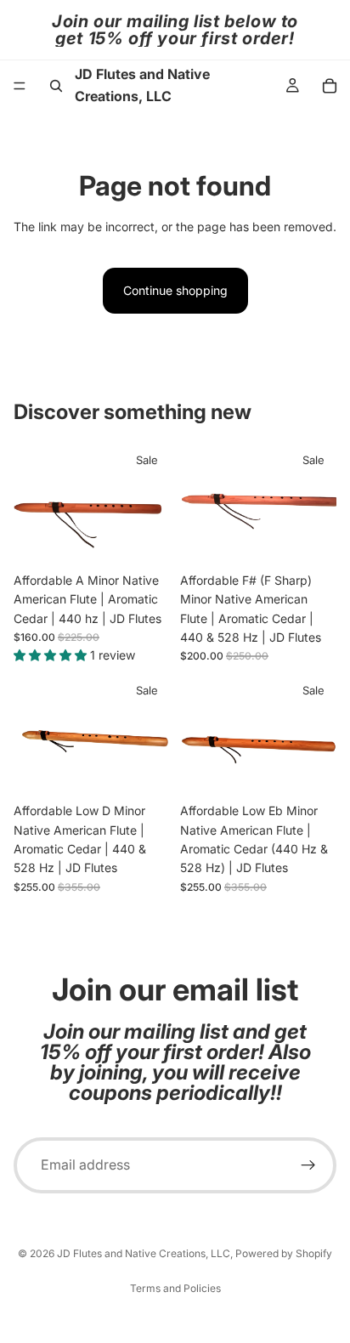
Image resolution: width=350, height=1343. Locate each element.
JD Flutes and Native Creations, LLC (143, 1253)
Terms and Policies (175, 1288)
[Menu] (19, 85)
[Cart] (329, 86)
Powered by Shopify (283, 1253)
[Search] (56, 86)
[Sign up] (308, 1165)
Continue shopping (175, 290)
